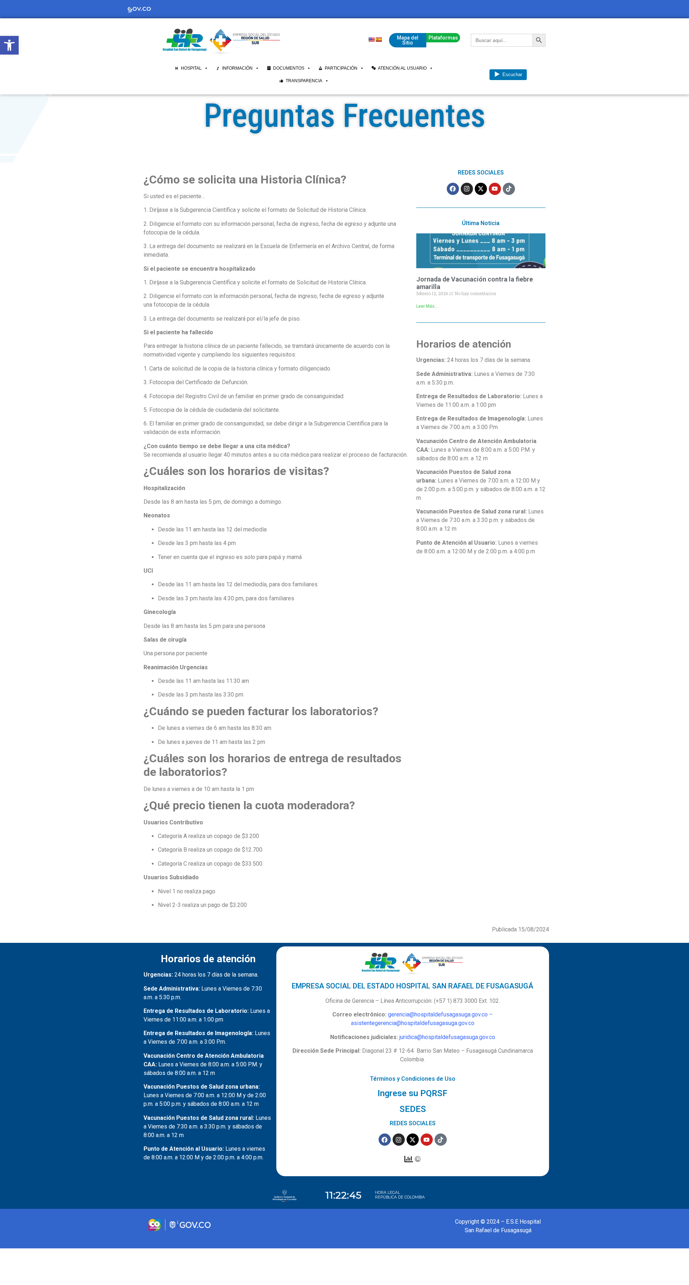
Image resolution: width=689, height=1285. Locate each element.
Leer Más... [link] (427, 306)
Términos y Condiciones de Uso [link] (412, 1078)
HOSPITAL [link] (191, 68)
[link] (9, 45)
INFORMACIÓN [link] (237, 68)
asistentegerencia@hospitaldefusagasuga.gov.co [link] (412, 1023)
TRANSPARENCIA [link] (304, 80)
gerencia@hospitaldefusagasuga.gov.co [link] (438, 1014)
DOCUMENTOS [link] (288, 68)
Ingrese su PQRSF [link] (412, 1093)
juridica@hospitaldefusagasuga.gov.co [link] (447, 1037)
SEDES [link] (412, 1109)
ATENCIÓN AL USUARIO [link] (402, 68)
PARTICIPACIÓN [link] (341, 68)
